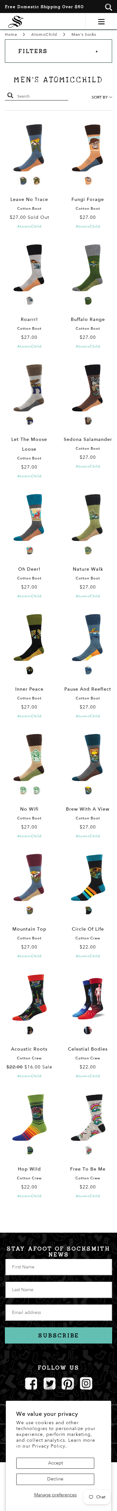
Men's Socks (84, 34)
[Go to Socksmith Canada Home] (16, 21)
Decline (55, 1479)
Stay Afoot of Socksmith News (58, 1251)
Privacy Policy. (49, 1446)
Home (11, 34)
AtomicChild (44, 34)
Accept (55, 1463)
